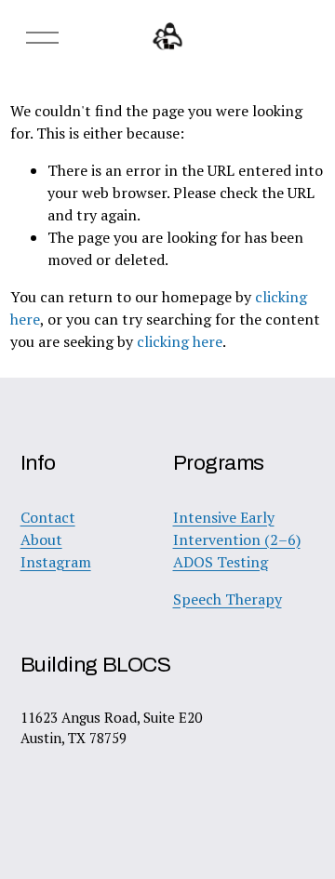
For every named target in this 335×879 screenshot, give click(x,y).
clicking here (179, 341)
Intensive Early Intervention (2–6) (237, 528)
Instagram (55, 562)
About (41, 539)
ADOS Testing (220, 562)
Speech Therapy (227, 599)
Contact (47, 517)
